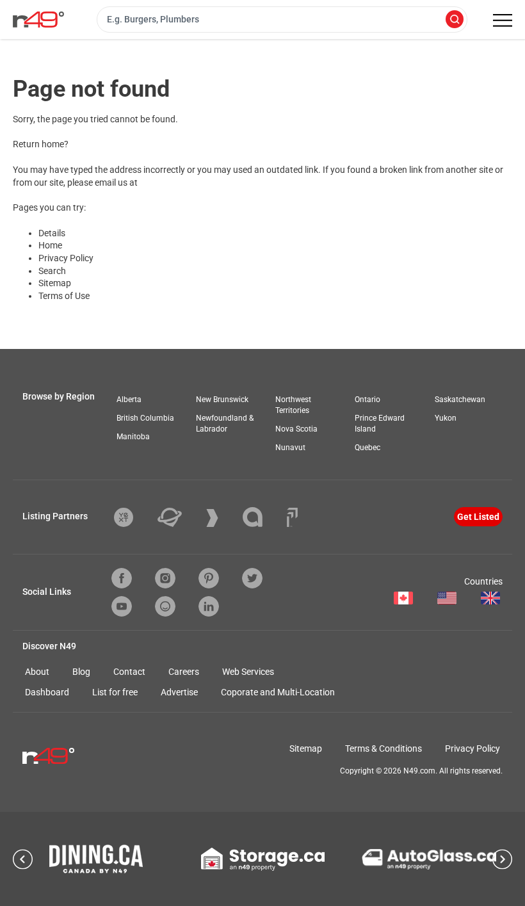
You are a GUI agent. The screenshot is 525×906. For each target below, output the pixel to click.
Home (50, 245)
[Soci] (292, 517)
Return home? (41, 144)
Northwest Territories (293, 405)
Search (52, 271)
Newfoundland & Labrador (225, 423)
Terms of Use (64, 296)
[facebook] (121, 578)
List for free (115, 692)
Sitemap (54, 283)
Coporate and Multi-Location (278, 692)
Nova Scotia (296, 429)
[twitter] (252, 578)
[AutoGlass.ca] (429, 859)
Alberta (129, 399)
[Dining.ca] (96, 859)
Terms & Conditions (383, 748)
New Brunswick (222, 399)
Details (51, 233)
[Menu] (502, 20)
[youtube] (121, 606)
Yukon (445, 418)
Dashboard (47, 692)
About (37, 672)
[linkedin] (209, 606)
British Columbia (145, 418)
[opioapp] (165, 606)
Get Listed (478, 517)
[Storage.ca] (262, 859)
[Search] (455, 20)
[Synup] (222, 518)
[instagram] (165, 578)
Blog (81, 672)
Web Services (248, 672)
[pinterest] (209, 578)
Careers (183, 672)
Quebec (367, 447)
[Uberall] (179, 517)
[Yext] (133, 517)
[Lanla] (262, 517)
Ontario (367, 399)
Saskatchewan (460, 399)
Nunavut (290, 447)
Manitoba (133, 436)
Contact (129, 672)
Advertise (179, 692)
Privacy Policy (65, 258)
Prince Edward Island (380, 423)
